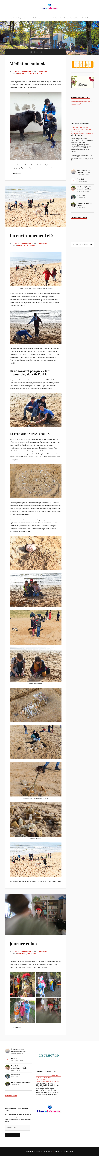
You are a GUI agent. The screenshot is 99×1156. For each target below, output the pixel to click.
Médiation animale (28, 63)
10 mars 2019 (42, 951)
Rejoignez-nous (11, 1095)
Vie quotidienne (75, 18)
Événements (21, 954)
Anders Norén (68, 1151)
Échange (20, 74)
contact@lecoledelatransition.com (82, 133)
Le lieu (35, 18)
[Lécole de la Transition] (49, 8)
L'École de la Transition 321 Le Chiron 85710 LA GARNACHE (81, 128)
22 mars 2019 (42, 71)
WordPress (48, 1151)
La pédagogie (22, 18)
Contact (87, 18)
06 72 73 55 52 (75, 131)
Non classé (37, 74)
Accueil (11, 18)
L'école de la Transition (21, 71)
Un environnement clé (31, 235)
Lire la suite (16, 173)
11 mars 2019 (42, 243)
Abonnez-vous (12, 1135)
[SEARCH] (91, 244)
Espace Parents (60, 18)
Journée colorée (25, 943)
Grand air (29, 74)
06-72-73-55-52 (41, 1079)
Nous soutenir (46, 18)
